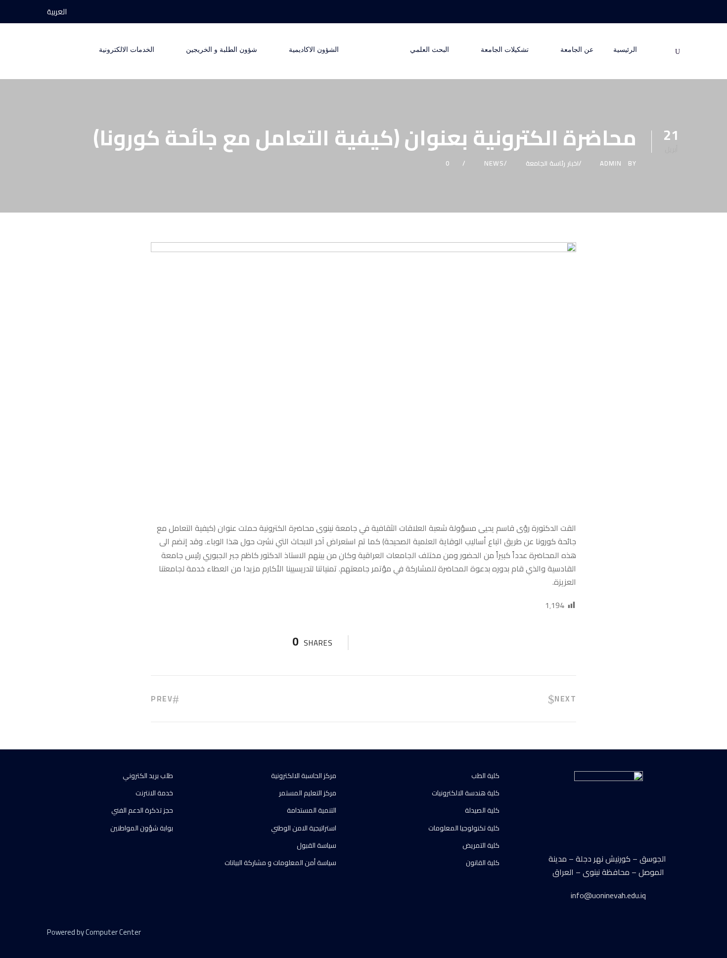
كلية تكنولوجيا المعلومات (464, 828)
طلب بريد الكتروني (148, 775)
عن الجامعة (576, 49)
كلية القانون (483, 862)
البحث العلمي (429, 49)
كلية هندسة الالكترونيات (466, 792)
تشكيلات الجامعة (505, 49)
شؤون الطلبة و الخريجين (221, 49)
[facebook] (677, 11)
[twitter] (659, 934)
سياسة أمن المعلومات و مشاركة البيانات (280, 862)
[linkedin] (641, 934)
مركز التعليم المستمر (307, 792)
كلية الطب (485, 775)
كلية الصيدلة (482, 810)
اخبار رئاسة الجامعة (552, 163)
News (494, 163)
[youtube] (659, 11)
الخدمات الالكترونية (126, 49)
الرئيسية (625, 49)
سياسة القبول (316, 845)
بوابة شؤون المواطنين (141, 828)
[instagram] (640, 11)
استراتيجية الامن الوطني (303, 828)
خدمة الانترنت (154, 792)
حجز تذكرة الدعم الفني (142, 810)
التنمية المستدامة (311, 810)
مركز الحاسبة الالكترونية (303, 775)
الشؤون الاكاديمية (314, 49)
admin (611, 163)
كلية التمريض (481, 845)
